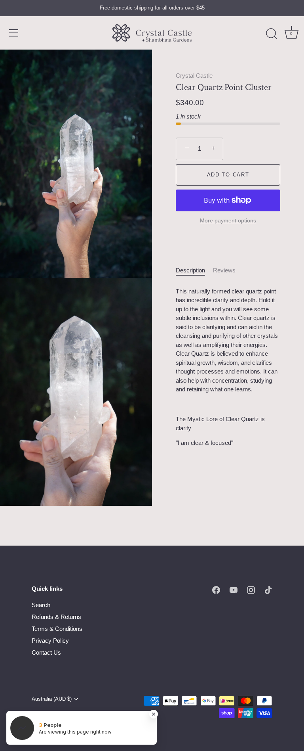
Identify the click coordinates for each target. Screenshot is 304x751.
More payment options (228, 221)
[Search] (271, 34)
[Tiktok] (268, 589)
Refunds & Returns (56, 616)
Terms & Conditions (57, 628)
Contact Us (46, 652)
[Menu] (14, 33)
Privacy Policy (50, 640)
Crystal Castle (194, 75)
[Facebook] (216, 589)
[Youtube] (234, 589)
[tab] (194, 270)
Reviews (224, 270)
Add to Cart (228, 175)
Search (41, 605)
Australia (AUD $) (52, 699)
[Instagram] (251, 589)
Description (190, 270)
